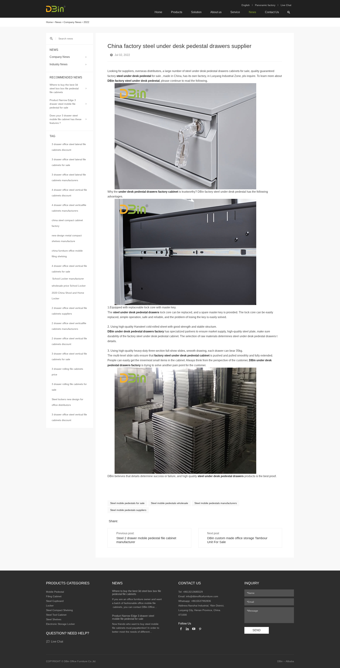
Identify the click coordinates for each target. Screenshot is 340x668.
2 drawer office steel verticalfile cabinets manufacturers (69, 326)
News (252, 12)
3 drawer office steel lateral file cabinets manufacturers (69, 177)
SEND (257, 630)
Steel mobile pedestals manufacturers (215, 503)
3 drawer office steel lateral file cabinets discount (69, 147)
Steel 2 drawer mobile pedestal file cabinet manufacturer (146, 540)
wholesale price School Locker (69, 285)
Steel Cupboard (55, 601)
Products (176, 12)
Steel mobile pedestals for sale (127, 503)
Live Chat (286, 5)
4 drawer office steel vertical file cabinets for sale (69, 268)
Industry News (58, 64)
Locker (50, 605)
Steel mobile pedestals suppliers (128, 510)
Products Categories (67, 583)
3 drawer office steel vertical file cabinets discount (69, 417)
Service (235, 12)
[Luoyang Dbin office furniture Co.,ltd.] (56, 9)
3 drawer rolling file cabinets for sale (69, 387)
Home (158, 12)
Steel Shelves (53, 619)
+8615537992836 (201, 601)
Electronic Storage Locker (60, 624)
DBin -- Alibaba (285, 661)
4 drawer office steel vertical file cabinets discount (69, 192)
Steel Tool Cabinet (56, 614)
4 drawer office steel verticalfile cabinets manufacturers (69, 208)
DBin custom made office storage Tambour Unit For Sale (237, 540)
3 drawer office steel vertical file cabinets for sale (69, 356)
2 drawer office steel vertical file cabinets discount (69, 341)
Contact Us (272, 12)
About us (216, 12)
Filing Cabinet (53, 596)
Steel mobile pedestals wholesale (169, 503)
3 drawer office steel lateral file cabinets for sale (69, 162)
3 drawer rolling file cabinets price (67, 371)
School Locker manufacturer (68, 278)
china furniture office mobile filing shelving (67, 253)
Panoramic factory (265, 5)
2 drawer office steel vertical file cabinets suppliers (69, 311)
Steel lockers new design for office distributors (67, 402)
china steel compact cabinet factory (67, 223)
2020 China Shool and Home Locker (68, 295)
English (246, 5)
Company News (72, 22)
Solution (196, 12)
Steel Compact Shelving (59, 610)
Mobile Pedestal (55, 591)
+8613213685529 (193, 591)
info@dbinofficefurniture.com (202, 596)
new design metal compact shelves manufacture (67, 238)
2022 (86, 22)
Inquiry (251, 583)
